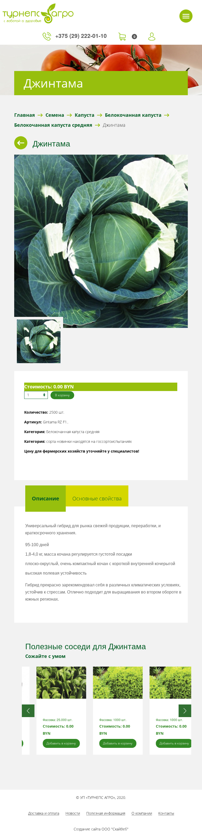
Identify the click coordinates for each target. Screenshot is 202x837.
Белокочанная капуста (133, 115)
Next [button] (185, 710)
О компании (142, 813)
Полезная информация (105, 813)
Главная (24, 115)
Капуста (84, 115)
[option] (50, 710)
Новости (72, 813)
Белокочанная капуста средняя (53, 125)
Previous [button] (28, 710)
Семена (55, 115)
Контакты (166, 813)
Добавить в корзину (50, 743)
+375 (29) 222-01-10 (81, 35)
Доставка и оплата (43, 813)
